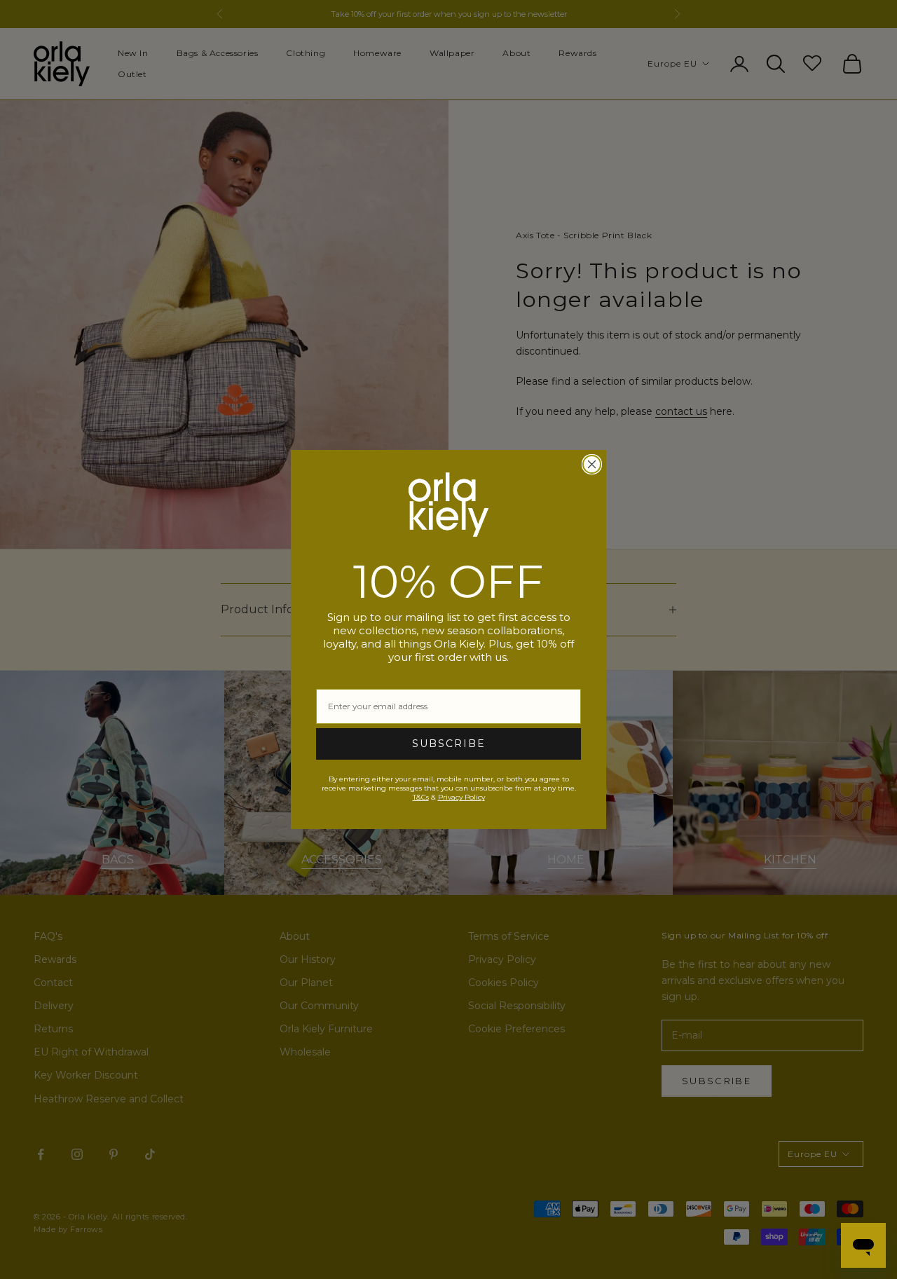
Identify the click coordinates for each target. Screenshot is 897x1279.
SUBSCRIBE (449, 743)
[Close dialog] (592, 464)
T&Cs (421, 797)
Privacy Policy (461, 797)
